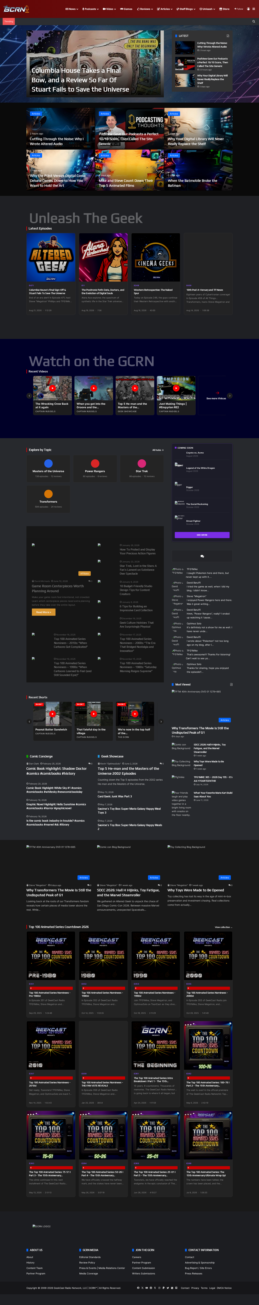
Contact (189, 1257)
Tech (90, 532)
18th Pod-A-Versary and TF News (204, 289)
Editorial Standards (90, 1257)
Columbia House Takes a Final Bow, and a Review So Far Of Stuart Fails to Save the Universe (80, 79)
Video (109, 8)
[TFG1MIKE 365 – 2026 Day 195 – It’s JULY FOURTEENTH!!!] (181, 782)
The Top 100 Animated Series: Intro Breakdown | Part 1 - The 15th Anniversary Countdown (153, 1081)
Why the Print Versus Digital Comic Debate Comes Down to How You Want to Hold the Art (58, 180)
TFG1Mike (192, 569)
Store (225, 8)
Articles (165, 8)
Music (72, 532)
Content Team (34, 1268)
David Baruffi (194, 582)
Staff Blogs (186, 8)
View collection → (224, 927)
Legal (212, 1288)
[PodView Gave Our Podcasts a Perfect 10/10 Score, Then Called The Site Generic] (185, 63)
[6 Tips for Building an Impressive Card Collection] (99, 602)
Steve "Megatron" (196, 596)
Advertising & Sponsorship (200, 1262)
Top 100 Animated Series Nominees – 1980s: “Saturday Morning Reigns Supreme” (138, 667)
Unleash (207, 8)
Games (127, 8)
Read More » (43, 612)
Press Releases (193, 1273)
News (72, 8)
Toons (108, 532)
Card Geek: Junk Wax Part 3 (115, 796)
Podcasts (90, 8)
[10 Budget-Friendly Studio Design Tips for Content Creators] (99, 582)
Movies (53, 532)
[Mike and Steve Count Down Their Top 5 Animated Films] (129, 170)
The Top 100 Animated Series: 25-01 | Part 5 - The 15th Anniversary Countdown (155, 1175)
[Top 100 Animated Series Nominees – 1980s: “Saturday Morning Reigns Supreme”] (99, 659)
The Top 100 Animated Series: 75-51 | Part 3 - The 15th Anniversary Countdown (50, 1175)
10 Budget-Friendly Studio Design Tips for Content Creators (136, 590)
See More (202, 535)
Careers (136, 1257)
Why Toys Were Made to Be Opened (196, 890)
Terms (204, 1288)
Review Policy (87, 1262)
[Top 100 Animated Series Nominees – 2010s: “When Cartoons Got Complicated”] (33, 634)
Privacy (195, 1288)
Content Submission (143, 1268)
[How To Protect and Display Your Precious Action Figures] (99, 545)
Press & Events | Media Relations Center (102, 1268)
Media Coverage (88, 1273)
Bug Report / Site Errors (198, 1268)
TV (124, 532)
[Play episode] (70, 276)
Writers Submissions (143, 1273)
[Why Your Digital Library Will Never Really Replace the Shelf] (185, 80)
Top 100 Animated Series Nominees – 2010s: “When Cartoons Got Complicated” (71, 642)
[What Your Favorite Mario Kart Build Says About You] (181, 804)
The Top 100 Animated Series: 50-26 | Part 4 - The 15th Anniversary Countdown (102, 1175)
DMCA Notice (224, 1288)
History (30, 1262)
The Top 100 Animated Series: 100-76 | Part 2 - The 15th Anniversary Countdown (208, 1085)
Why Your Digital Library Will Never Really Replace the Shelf (212, 79)
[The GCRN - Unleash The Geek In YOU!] (16, 9)
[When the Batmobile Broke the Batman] (198, 170)
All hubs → (158, 450)
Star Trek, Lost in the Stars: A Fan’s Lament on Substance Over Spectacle (138, 569)
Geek (35, 532)
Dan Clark (34, 763)
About (29, 1257)
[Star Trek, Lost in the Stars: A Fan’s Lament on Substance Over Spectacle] (99, 561)
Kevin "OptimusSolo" (110, 763)
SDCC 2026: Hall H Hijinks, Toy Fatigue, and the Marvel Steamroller (210, 748)
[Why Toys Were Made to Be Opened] (181, 766)
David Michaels (42, 581)
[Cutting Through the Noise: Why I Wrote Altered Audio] (185, 47)
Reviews (145, 8)
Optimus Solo (194, 623)
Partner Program (35, 1273)
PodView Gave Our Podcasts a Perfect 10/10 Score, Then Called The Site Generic (212, 62)
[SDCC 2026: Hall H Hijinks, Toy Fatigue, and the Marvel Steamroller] (181, 749)
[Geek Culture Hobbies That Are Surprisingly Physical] (99, 618)
